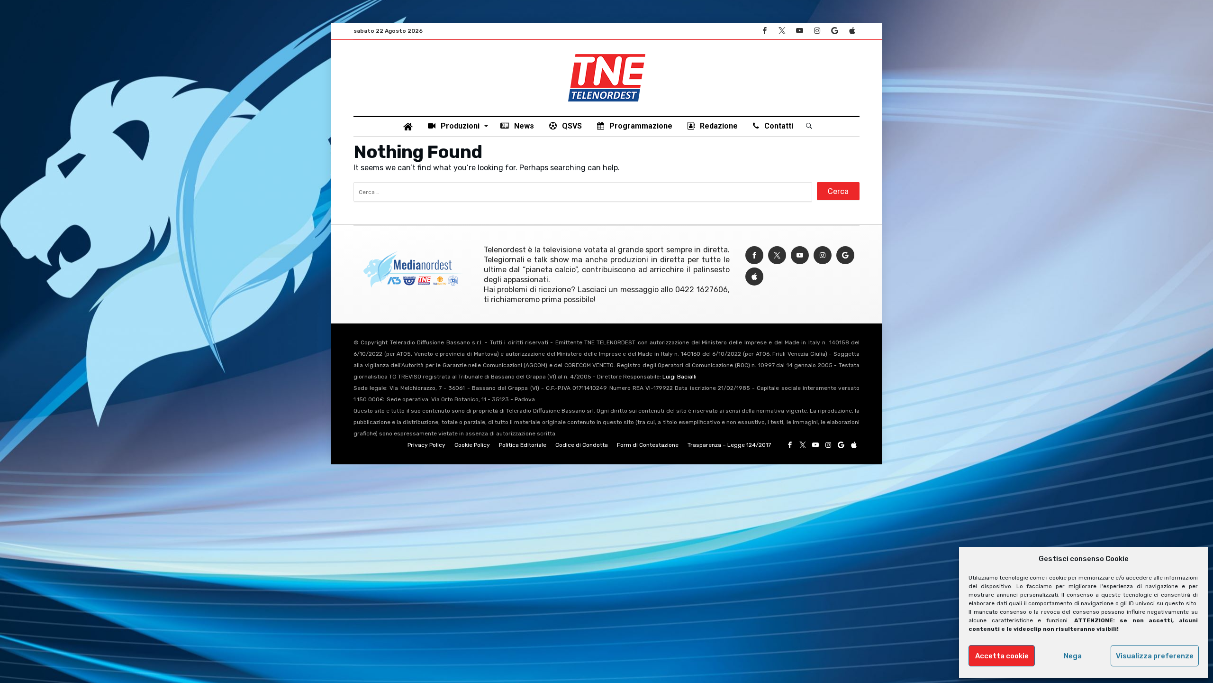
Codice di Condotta (581, 445)
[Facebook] (764, 31)
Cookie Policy (472, 445)
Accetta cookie (1002, 656)
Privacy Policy (426, 445)
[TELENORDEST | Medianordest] (606, 54)
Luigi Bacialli (679, 376)
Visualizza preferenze (1155, 656)
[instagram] (816, 31)
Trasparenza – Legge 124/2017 (729, 445)
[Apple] (852, 31)
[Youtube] (799, 31)
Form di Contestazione (648, 445)
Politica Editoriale (522, 445)
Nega (1073, 656)
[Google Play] (834, 31)
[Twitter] (781, 31)
